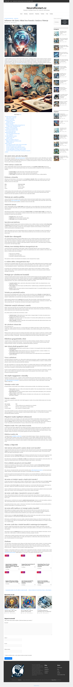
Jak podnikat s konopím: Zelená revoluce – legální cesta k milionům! (64, 150)
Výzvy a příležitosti (9, 134)
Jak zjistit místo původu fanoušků (10, 116)
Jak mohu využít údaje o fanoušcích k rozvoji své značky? (16, 148)
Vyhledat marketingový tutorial (64, 22)
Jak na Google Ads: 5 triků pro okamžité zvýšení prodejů (27, 611)
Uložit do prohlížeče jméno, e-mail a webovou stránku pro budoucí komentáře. (18, 655)
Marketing (25, 13)
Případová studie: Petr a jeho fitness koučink (13, 140)
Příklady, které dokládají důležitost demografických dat (15, 125)
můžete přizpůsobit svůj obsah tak (37, 470)
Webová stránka (7, 649)
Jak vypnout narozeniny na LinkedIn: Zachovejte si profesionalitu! (64, 60)
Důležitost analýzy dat (10, 142)
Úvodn (21, 13)
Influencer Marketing (9, 18)
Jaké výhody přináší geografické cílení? (13, 133)
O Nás (47, 13)
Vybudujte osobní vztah (10, 137)
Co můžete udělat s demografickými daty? (13, 126)
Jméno (6, 637)
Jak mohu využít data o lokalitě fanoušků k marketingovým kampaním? (18, 150)
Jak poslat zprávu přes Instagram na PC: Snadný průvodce (64, 46)
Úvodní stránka (59, 667)
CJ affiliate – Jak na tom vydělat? (18, 1)
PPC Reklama (12, 609)
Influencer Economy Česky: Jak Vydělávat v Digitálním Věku (64, 136)
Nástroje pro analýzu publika (10, 120)
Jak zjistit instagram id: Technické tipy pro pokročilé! (64, 81)
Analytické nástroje (9, 121)
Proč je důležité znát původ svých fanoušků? (13, 145)
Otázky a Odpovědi (8, 143)
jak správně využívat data (20, 63)
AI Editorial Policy (36, 685)
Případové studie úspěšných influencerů (11, 139)
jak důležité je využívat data (16, 436)
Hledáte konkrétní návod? (58, 18)
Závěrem (6, 151)
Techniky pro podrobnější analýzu (12, 128)
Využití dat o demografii (9, 123)
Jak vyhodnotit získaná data (11, 131)
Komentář (6, 622)
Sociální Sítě (31, 13)
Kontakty (51, 13)
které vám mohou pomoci (16, 200)
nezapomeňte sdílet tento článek (10, 552)
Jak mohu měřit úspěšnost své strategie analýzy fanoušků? (16, 149)
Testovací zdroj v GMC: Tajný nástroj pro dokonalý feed (10, 611)
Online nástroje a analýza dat (11, 117)
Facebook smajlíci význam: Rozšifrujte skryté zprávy (63, 67)
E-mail (6, 643)
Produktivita (37, 13)
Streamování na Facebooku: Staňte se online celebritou (63, 88)
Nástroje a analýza (9, 138)
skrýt (20, 114)
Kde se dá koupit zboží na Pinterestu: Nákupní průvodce (64, 39)
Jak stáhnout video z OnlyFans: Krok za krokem (63, 32)
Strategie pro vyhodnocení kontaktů (11, 127)
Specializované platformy (10, 122)
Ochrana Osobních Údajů (61, 674)
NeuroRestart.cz (36, 8)
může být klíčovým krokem (20, 157)
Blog (58, 669)
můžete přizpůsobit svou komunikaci (12, 380)
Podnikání (42, 13)
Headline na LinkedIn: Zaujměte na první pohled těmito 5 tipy (63, 102)
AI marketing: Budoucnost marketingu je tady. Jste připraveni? (44, 611)
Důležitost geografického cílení (10, 132)
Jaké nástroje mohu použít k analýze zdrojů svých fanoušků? (16, 144)
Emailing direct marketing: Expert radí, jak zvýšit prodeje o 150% (64, 115)
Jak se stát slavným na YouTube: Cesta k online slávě (64, 53)
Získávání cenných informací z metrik (11, 129)
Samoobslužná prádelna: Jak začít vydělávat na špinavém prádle (16, 590)
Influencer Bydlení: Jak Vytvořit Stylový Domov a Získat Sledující (40, 590)
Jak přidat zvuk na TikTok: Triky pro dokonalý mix (63, 74)
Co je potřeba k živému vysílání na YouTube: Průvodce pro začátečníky (64, 96)
